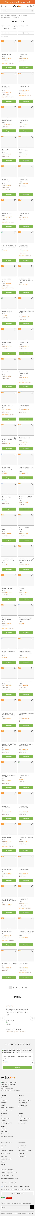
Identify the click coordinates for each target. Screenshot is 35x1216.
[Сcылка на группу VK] (2, 1182)
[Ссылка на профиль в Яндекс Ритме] (15, 1182)
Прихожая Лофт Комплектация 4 (16, 1031)
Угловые (3, 1100)
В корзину (9, 67)
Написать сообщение (17, 1193)
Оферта (3, 1162)
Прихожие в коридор (22, 26)
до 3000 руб (12, 26)
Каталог (3, 1145)
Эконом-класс (6, 28)
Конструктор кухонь (7, 1136)
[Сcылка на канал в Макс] (9, 1182)
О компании (22, 1145)
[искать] (32, 11)
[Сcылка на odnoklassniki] (5, 1182)
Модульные (4, 1131)
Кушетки (3, 1103)
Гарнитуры (4, 1129)
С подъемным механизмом (22, 1106)
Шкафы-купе (22, 1116)
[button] (8, 51)
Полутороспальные (24, 1100)
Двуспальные (22, 1103)
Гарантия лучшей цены (25, 1150)
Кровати (21, 1095)
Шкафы (20, 1113)
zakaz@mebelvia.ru (7, 1175)
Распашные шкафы (24, 1118)
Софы (3, 1105)
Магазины (21, 1148)
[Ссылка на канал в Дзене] (12, 1182)
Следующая (26, 987)
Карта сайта (22, 1156)
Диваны (3, 1095)
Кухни (3, 1126)
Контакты (21, 1153)
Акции (3, 1148)
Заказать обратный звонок (9, 1172)
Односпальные (23, 1098)
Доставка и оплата (7, 1150)
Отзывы (3, 1164)
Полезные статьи (6, 1159)
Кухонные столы (6, 1134)
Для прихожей (22, 1121)
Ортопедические (6, 1110)
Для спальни (22, 1123)
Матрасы (4, 1113)
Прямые (3, 1098)
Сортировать (6, 33)
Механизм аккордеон (7, 1107)
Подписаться (32, 1207)
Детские (4, 1121)
